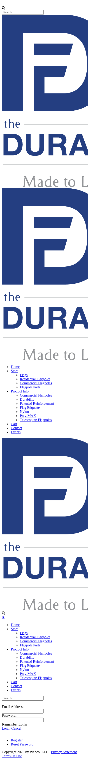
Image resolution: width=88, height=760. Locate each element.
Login (6, 728)
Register (17, 740)
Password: (9, 715)
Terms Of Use (12, 756)
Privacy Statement (64, 752)
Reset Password (22, 744)
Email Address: (12, 707)
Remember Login (14, 724)
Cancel (16, 728)
